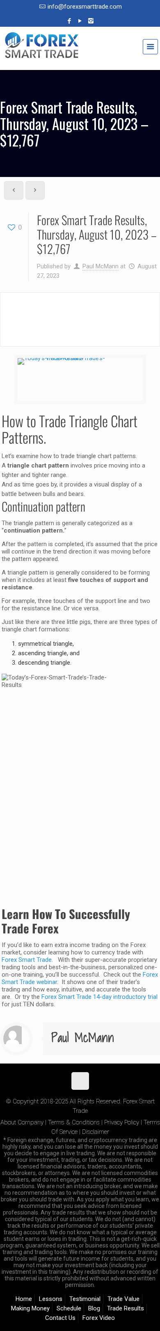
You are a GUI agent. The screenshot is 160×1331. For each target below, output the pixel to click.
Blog (94, 1308)
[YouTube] (80, 21)
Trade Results (125, 1308)
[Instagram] (91, 21)
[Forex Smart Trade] (80, 49)
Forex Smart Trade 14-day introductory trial (99, 997)
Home (24, 1299)
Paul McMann (100, 266)
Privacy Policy (121, 1122)
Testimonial (85, 1299)
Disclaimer (95, 1132)
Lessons (50, 1299)
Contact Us (60, 1318)
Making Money (30, 1308)
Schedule (69, 1308)
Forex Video (98, 1318)
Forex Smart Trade (27, 959)
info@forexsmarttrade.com (85, 6)
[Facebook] (69, 21)
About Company (21, 1122)
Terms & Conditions (74, 1122)
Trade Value (123, 1299)
